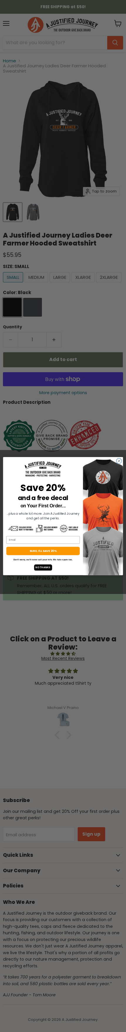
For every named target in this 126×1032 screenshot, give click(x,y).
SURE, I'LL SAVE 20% (43, 551)
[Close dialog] (119, 460)
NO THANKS (42, 567)
